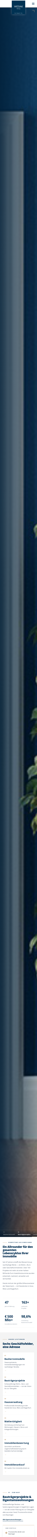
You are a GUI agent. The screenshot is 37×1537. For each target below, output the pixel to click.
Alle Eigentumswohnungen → (13, 1519)
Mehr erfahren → (18, 632)
